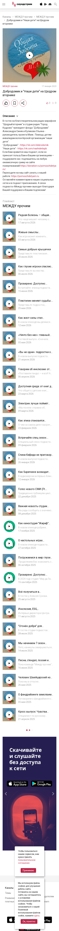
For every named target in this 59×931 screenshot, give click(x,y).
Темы (8, 893)
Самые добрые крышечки (34, 249)
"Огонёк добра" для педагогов (30, 627)
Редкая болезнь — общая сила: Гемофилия (33, 217)
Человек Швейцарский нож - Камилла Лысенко (35, 679)
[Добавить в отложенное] (14, 103)
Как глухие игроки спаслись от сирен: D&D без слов (35, 268)
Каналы (7, 16)
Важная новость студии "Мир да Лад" (32, 508)
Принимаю (28, 870)
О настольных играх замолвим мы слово (31, 542)
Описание (9, 116)
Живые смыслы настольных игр (28, 234)
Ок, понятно (29, 921)
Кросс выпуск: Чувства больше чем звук (32, 713)
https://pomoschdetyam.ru (25, 176)
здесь (36, 916)
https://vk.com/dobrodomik (34, 145)
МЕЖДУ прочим (23, 16)
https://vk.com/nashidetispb (32, 148)
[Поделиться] (23, 103)
